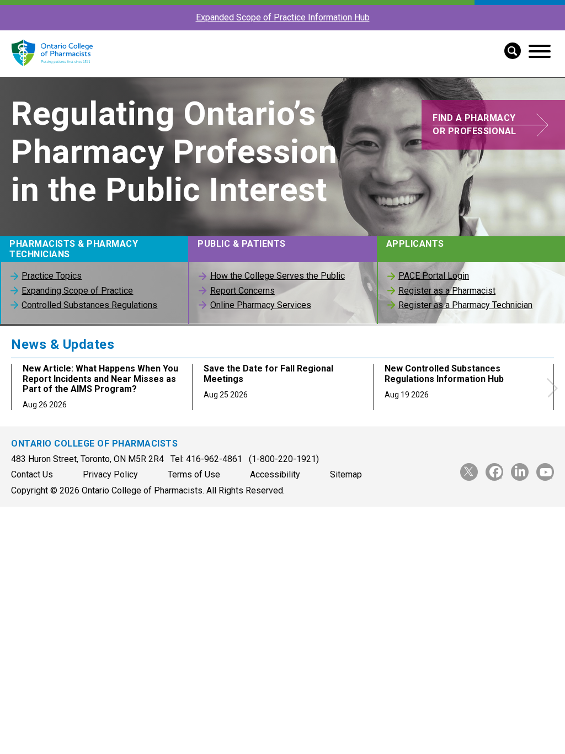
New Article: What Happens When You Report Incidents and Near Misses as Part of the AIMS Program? (100, 378)
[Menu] (540, 51)
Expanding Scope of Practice (77, 290)
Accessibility (275, 474)
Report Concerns (242, 290)
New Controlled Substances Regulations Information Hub (444, 373)
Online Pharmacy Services (260, 305)
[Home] (51, 72)
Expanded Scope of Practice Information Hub (283, 17)
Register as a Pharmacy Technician (465, 305)
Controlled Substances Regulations (89, 305)
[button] (508, 49)
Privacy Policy (110, 474)
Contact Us (32, 474)
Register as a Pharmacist (446, 290)
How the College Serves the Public (277, 275)
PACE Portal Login (433, 275)
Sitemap (346, 474)
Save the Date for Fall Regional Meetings (268, 373)
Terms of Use (194, 474)
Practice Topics (52, 275)
